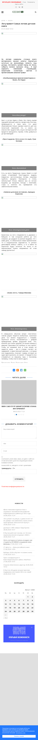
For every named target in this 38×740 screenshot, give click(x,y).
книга (13, 362)
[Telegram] (21, 370)
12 (14, 604)
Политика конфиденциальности (12, 486)
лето (26, 362)
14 (23, 604)
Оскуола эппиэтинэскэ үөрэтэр (14, 565)
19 (14, 608)
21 (23, 608)
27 (19, 611)
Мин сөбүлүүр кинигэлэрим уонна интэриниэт (19, 407)
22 (28, 608)
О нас (24, 2)
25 (10, 611)
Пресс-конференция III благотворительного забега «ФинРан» (17, 559)
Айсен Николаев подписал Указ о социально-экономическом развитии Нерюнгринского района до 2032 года (16, 511)
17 (6, 608)
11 (10, 604)
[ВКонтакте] (14, 370)
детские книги (6, 362)
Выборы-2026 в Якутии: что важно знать (17, 552)
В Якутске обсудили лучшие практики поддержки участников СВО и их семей (17, 571)
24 (6, 611)
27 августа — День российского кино (16, 547)
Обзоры (10, 20)
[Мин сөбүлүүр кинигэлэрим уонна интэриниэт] (19, 392)
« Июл (5, 618)
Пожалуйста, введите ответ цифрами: (16, 465)
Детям (3, 20)
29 (28, 611)
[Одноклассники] (17, 370)
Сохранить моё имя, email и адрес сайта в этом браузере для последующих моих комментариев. (17, 461)
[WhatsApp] (25, 370)
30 (32, 611)
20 (19, 608)
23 (32, 608)
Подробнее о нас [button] (20, 732)
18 (10, 608)
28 (23, 611)
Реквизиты (31, 2)
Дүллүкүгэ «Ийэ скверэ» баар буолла (16, 528)
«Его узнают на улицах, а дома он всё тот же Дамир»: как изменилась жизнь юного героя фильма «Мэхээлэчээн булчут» (18, 520)
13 (19, 604)
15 (28, 604)
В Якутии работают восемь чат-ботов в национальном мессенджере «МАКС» (17, 534)
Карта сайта (19, 4)
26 (14, 611)
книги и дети (20, 362)
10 (6, 604)
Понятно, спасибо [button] (19, 736)
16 (32, 604)
